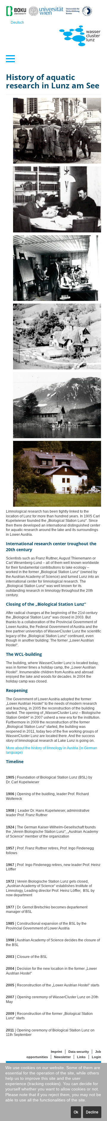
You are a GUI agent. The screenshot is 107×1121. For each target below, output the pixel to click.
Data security (78, 1051)
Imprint (56, 1051)
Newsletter (62, 1057)
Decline (92, 1112)
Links (81, 1057)
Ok (76, 1112)
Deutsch (17, 22)
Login (96, 1057)
